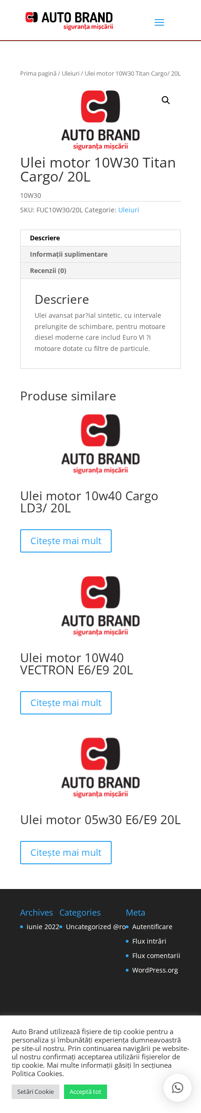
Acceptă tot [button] (85, 1091)
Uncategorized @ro (96, 926)
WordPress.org (155, 970)
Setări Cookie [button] (35, 1091)
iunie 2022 (43, 926)
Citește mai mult (65, 540)
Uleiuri (70, 73)
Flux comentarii (156, 955)
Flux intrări (149, 941)
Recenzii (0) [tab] (48, 270)
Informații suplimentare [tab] (69, 254)
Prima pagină (38, 73)
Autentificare (152, 926)
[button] (166, 100)
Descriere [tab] (45, 237)
